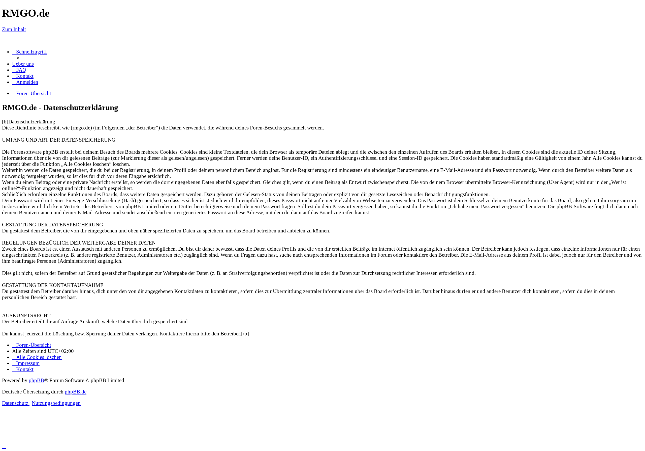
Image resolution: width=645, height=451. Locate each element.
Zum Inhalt (14, 29)
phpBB (36, 380)
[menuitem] (23, 64)
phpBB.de (75, 391)
